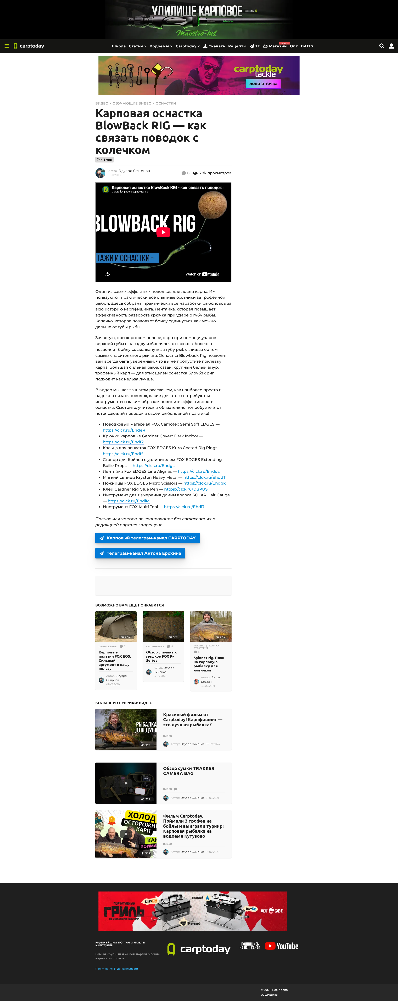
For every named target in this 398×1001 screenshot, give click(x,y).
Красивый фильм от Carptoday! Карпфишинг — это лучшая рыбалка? (192, 719)
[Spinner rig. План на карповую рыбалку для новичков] (211, 626)
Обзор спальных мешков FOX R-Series (161, 656)
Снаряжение (107, 646)
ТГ (257, 46)
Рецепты (237, 46)
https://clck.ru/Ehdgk (204, 483)
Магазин (278, 45)
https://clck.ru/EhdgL (154, 465)
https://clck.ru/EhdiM (129, 501)
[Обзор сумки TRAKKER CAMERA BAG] (126, 783)
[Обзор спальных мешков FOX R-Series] (163, 626)
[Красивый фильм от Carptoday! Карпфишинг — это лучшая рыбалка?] (126, 729)
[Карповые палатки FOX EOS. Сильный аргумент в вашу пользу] (116, 626)
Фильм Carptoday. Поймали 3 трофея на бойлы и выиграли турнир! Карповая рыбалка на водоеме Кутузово (193, 826)
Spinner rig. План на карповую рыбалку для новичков (209, 663)
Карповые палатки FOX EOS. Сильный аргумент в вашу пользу (115, 660)
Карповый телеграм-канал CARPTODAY (151, 537)
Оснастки (166, 103)
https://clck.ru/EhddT (204, 477)
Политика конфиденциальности (116, 968)
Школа (119, 46)
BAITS (307, 46)
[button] (6, 46)
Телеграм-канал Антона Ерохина (144, 553)
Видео (101, 103)
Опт (294, 46)
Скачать (217, 46)
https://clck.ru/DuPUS (186, 489)
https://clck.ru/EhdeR (124, 430)
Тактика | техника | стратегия (207, 646)
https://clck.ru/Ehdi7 (184, 506)
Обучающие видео (132, 103)
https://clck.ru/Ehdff (123, 453)
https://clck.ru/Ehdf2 (123, 442)
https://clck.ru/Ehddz (199, 471)
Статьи (136, 46)
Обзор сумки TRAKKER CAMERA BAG (189, 770)
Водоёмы (159, 46)
